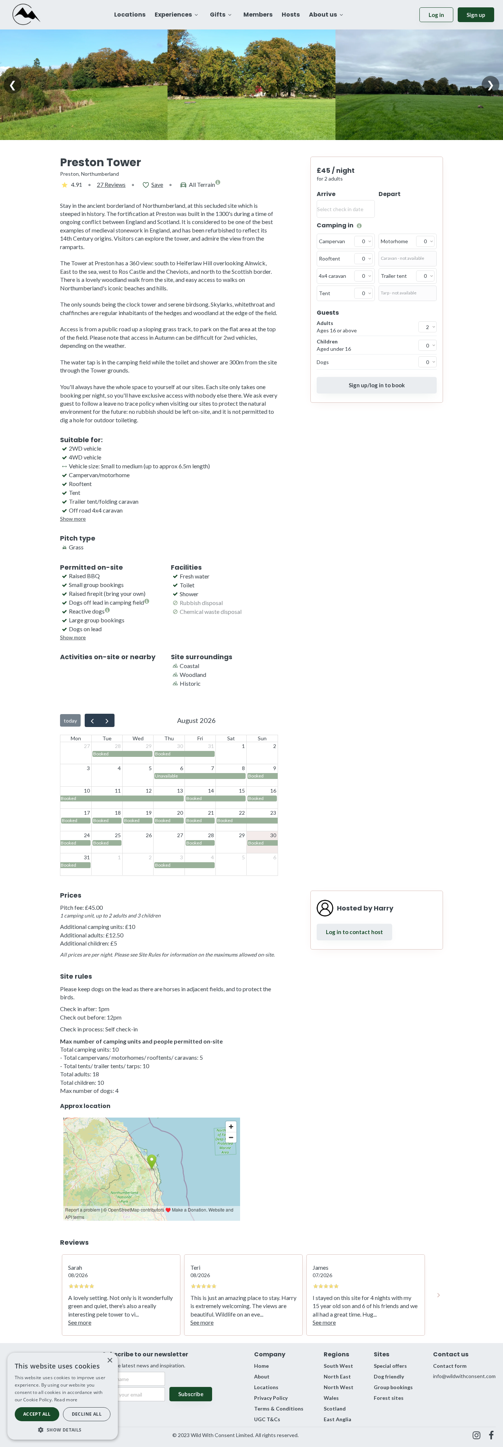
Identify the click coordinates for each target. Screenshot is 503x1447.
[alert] (62, 1396)
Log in (436, 14)
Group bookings (393, 1387)
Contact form (450, 1366)
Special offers (390, 1366)
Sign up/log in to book (377, 385)
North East (337, 1376)
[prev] (92, 720)
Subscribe (191, 1394)
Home (261, 1366)
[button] (62, 1429)
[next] (107, 720)
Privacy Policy (271, 1398)
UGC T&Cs (267, 1419)
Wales (331, 1398)
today (70, 720)
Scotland (335, 1408)
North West (338, 1387)
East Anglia (337, 1419)
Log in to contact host (354, 932)
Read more (66, 1400)
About (262, 1376)
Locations (266, 1387)
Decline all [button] (87, 1414)
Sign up (476, 14)
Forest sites (389, 1398)
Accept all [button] (37, 1414)
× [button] (109, 1360)
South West (338, 1366)
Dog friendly (389, 1376)
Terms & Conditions (278, 1408)
